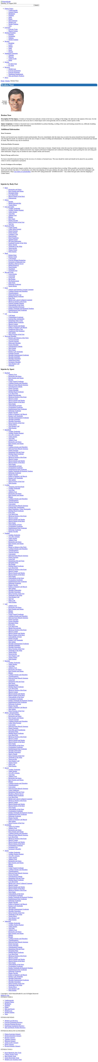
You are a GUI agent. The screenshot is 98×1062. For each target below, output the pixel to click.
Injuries (7, 81)
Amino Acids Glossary (11, 1043)
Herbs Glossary (9, 1044)
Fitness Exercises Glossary (13, 1034)
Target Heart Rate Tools (12, 1058)
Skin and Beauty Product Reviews (15, 1027)
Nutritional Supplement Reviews (14, 1026)
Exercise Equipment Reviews (13, 1022)
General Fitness (9, 1002)
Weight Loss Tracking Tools (13, 1059)
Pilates (7, 1007)
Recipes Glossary (10, 1037)
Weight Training (9, 1012)
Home (2, 81)
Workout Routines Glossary (13, 1036)
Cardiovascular (9, 1000)
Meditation (8, 1004)
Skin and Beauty (10, 1009)
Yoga (6, 1014)
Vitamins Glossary (10, 1039)
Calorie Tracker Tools (11, 1054)
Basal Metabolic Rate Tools (13, 1052)
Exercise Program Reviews (13, 1024)
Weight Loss (8, 1010)
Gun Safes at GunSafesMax (22, 171)
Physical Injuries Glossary (12, 1046)
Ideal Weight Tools (10, 1056)
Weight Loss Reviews (11, 1020)
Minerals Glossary (10, 1041)
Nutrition (7, 1005)
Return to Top (5, 995)
